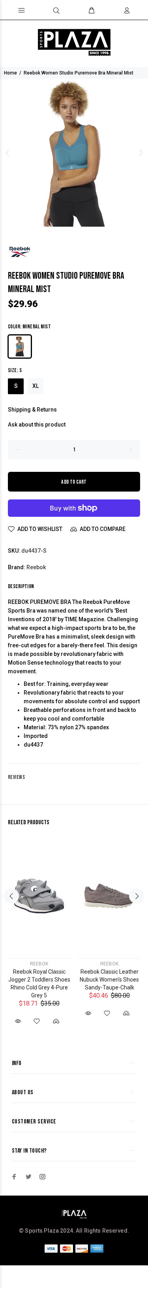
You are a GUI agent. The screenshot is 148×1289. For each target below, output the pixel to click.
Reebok (36, 567)
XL (35, 386)
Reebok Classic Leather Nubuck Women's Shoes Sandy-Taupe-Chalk (109, 980)
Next (140, 152)
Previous (7, 152)
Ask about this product (37, 424)
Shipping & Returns (32, 409)
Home (10, 73)
